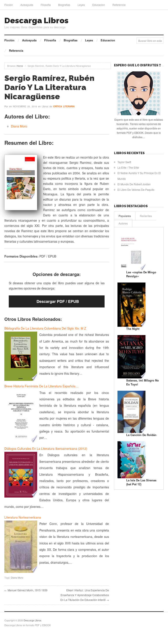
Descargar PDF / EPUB (58, 301)
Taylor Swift (124, 162)
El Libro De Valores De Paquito (135, 189)
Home (20, 65)
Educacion (98, 5)
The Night (132, 329)
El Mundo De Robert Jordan (134, 184)
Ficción (8, 5)
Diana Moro (19, 126)
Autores (123, 223)
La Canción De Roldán (141, 435)
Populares (125, 216)
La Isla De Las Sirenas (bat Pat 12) (141, 482)
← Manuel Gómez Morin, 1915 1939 (25, 590)
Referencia (119, 5)
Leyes (81, 5)
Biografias (64, 5)
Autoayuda (26, 5)
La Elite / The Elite (128, 167)
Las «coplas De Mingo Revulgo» (141, 274)
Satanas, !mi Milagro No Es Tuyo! (142, 382)
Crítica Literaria (64, 106)
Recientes (146, 216)
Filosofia (46, 5)
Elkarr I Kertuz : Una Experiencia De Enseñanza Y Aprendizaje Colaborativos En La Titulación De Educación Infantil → (84, 595)
